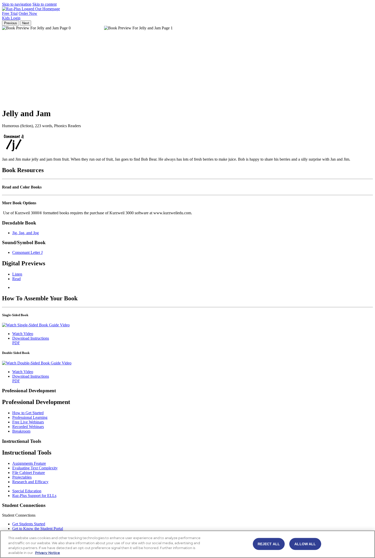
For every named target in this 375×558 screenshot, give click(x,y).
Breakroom (21, 431)
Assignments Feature (29, 463)
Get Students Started (28, 524)
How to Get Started (28, 413)
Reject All (269, 544)
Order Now (28, 13)
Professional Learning (29, 417)
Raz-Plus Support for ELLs (34, 495)
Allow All (305, 544)
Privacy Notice (47, 553)
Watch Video (22, 333)
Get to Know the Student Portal (37, 528)
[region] (187, 544)
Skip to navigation (16, 4)
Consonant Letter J (27, 252)
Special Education (26, 491)
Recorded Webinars (28, 426)
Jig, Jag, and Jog (25, 233)
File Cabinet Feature (28, 472)
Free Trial (10, 13)
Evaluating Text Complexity (35, 468)
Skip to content (44, 4)
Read (16, 279)
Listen (17, 274)
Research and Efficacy (30, 482)
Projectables (22, 477)
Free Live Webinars (28, 422)
